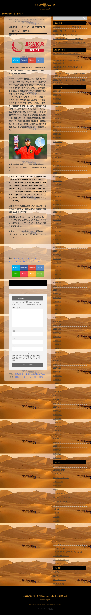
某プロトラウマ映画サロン (62, 501)
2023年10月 (57, 95)
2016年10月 (57, 423)
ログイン (56, 572)
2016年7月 (57, 434)
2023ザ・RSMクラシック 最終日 (64, 31)
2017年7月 (57, 387)
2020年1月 (57, 270)
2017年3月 (57, 403)
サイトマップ (18, 14)
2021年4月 (57, 212)
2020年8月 (57, 243)
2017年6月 (57, 391)
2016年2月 (57, 454)
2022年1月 (57, 177)
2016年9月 (57, 426)
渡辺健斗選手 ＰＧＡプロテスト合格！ (66, 54)
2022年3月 (57, 169)
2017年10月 (57, 376)
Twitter (16, 60)
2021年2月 (57, 220)
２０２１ (56, 505)
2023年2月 (57, 126)
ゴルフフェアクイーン (61, 478)
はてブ (40, 60)
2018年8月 (57, 337)
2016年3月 (57, 450)
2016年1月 (57, 458)
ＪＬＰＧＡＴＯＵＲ (28, 258)
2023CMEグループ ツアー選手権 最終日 (67, 27)
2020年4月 (57, 259)
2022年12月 (57, 134)
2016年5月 (57, 442)
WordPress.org (58, 584)
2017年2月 (57, 407)
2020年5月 (57, 255)
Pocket (24, 274)
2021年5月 (57, 208)
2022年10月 (57, 142)
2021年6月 (57, 204)
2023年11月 (57, 91)
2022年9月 (57, 146)
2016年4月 (57, 446)
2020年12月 (57, 227)
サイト (14, 346)
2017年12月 (57, 368)
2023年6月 (57, 110)
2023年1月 (57, 130)
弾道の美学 (57, 485)
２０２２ (15, 258)
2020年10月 (57, 235)
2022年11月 (57, 138)
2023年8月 (57, 103)
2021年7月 (57, 200)
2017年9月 (57, 380)
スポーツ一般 (58, 482)
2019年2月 (57, 313)
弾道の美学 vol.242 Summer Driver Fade (30, 374)
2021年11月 (57, 185)
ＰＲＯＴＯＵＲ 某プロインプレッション (26, 261)
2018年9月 (57, 333)
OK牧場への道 (45, 5)
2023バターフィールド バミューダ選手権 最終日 (69, 44)
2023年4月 (57, 118)
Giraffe (51, 609)
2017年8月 (57, 384)
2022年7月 (57, 153)
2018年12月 (57, 321)
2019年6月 (57, 298)
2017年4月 (57, 399)
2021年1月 (57, 224)
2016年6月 (57, 438)
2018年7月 (57, 341)
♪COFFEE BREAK (60, 470)
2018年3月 (57, 356)
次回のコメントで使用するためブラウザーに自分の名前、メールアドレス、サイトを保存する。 (27, 358)
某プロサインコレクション (62, 497)
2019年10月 (57, 282)
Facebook (24, 60)
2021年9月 (57, 192)
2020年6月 (57, 251)
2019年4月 (57, 305)
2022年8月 (57, 149)
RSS (32, 274)
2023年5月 (57, 114)
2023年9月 (57, 99)
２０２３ (56, 525)
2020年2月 (57, 266)
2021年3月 (57, 216)
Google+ (32, 60)
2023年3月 (57, 122)
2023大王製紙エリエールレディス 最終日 (68, 39)
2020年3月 (57, 263)
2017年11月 (57, 372)
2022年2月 (57, 173)
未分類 (55, 489)
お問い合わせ (7, 14)
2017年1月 (57, 411)
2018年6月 (57, 345)
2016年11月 (57, 419)
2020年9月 (57, 239)
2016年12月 (57, 415)
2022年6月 (57, 157)
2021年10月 (57, 188)
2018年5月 (57, 348)
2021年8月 (57, 196)
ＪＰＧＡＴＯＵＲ (59, 548)
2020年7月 (57, 247)
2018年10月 (57, 329)
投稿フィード (58, 576)
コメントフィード (59, 580)
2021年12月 (57, 181)
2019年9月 (57, 286)
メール (14, 338)
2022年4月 (57, 165)
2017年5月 (57, 395)
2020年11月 (57, 231)
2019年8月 (57, 290)
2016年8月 (57, 430)
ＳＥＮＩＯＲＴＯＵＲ (61, 556)
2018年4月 (57, 352)
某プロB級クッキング (61, 493)
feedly (41, 274)
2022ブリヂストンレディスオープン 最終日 (69, 73)
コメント (16, 308)
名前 (13, 331)
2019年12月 (57, 274)
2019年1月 (57, 317)
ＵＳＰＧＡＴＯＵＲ (60, 564)
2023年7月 (57, 107)
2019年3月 (57, 309)
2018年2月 (57, 360)
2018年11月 (57, 325)
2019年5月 (57, 302)
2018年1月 (57, 364)
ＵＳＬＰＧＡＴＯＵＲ (61, 560)
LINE (15, 274)
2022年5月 (57, 161)
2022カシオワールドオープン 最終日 (29, 377)
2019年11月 (57, 278)
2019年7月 (57, 294)
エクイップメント (59, 474)
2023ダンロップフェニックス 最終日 (66, 35)
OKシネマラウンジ (60, 466)
